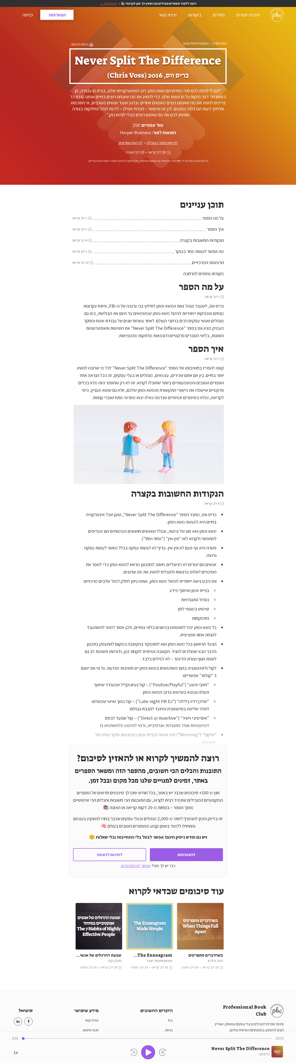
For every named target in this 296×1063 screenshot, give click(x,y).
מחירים (218, 15)
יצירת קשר (167, 15)
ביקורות (194, 15)
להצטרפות (186, 854)
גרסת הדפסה (80, 44)
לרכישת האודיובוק (130, 142)
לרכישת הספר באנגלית (162, 142)
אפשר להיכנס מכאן (135, 865)
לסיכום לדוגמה (109, 854)
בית (170, 1020)
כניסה (27, 15)
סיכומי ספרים (247, 15)
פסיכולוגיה (220, 43)
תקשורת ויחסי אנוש (196, 43)
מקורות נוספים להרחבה (203, 274)
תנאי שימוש (91, 1030)
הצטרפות (57, 15)
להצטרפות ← (108, 3)
